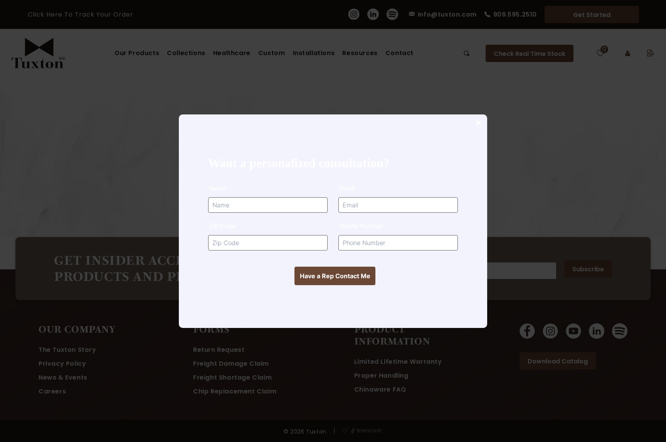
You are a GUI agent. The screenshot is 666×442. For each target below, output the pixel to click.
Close (478, 123)
